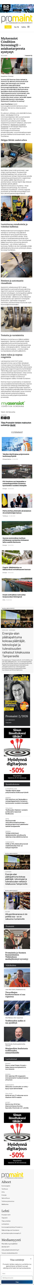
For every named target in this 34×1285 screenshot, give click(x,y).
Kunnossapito (9, 842)
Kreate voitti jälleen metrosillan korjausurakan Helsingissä (14, 596)
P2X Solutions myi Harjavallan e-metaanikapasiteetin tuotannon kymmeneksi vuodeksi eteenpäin (15, 483)
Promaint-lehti (6, 1215)
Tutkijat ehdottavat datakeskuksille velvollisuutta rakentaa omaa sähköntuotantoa (16, 835)
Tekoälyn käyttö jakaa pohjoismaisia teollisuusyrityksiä (16, 455)
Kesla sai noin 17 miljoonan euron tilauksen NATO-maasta (16, 1096)
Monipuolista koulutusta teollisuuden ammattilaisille (16, 1050)
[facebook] (2, 418)
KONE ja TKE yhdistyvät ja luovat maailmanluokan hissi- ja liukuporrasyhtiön (16, 845)
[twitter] (5, 418)
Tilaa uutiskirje (6, 1221)
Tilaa (8, 27)
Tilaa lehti (8, 722)
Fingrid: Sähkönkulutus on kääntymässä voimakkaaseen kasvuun (17, 568)
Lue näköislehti (10, 720)
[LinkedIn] (8, 418)
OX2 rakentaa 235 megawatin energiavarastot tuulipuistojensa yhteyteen (16, 1078)
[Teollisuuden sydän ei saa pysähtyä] (17, 1008)
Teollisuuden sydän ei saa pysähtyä (15, 1021)
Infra (7, 819)
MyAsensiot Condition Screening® (13, 125)
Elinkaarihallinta (11, 789)
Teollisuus (8, 808)
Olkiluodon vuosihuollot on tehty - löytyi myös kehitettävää (17, 1087)
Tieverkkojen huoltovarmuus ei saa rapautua (15, 994)
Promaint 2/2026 (16, 716)
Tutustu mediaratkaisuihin (10, 1253)
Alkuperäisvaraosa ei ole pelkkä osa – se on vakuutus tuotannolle (16, 916)
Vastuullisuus (6, 1198)
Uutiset (7, 1102)
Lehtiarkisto (5, 1224)
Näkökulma (5, 1204)
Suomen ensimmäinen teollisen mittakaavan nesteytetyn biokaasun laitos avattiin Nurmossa (16, 540)
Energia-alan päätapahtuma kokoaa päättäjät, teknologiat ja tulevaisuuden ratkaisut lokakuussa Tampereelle (16, 644)
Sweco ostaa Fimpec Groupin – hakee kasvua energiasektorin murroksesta (16, 1067)
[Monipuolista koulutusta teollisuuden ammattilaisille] (17, 1034)
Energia (8, 797)
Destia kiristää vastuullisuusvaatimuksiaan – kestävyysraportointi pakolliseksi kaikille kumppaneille (16, 823)
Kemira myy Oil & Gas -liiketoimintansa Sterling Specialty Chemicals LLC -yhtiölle (17, 1106)
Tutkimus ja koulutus (8, 1201)
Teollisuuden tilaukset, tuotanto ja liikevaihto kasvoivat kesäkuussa (16, 812)
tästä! (13, 425)
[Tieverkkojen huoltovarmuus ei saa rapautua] (17, 977)
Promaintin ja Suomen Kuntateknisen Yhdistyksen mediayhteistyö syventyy (16, 955)
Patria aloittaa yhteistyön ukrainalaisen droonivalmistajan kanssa (17, 512)
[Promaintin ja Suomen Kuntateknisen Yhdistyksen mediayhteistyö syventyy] (17, 939)
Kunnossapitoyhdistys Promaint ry (12, 1227)
